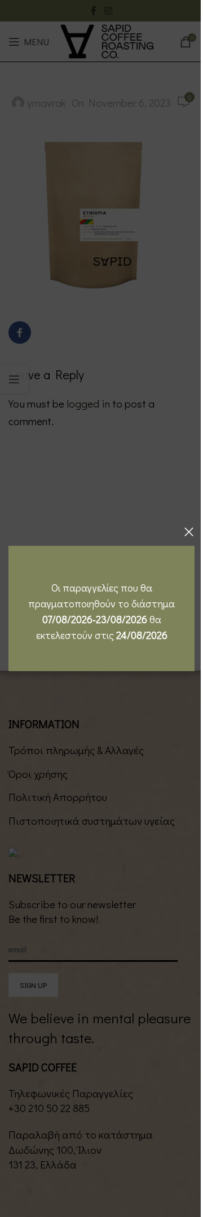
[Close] (189, 532)
